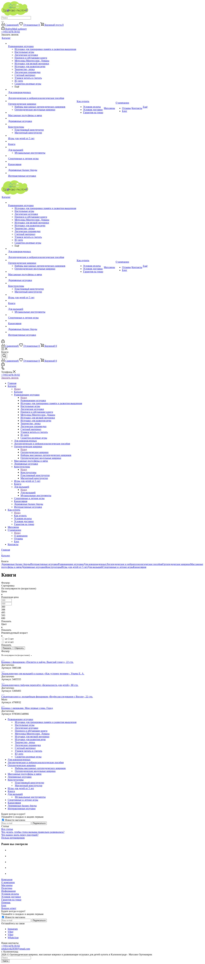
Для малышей (28, 492)
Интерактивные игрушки (44, 564)
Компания (6, 879)
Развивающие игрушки (33, 400)
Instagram (13, 929)
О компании (21, 535)
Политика (6, 888)
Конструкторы (28, 472)
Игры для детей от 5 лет (74, 567)
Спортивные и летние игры (118, 567)
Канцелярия (139, 567)
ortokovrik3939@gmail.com (15, 948)
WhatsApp (13, 937)
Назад (17, 389)
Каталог (18, 391)
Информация (8, 891)
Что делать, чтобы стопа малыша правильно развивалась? (32, 832)
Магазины (6, 885)
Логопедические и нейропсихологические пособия (134, 564)
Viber (10, 931)
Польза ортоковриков (13, 837)
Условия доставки (11, 896)
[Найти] (2, 21)
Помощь (5, 902)
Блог (3, 905)
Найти (5, 961)
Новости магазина (14, 820)
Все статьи (7, 829)
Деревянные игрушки (33, 567)
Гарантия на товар (11, 899)
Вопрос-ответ (8, 908)
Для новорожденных (95, 564)
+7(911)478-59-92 (10, 31)
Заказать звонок (10, 377)
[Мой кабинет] (3, 342)
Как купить (20, 515)
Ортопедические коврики (34, 452)
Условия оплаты (10, 894)
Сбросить (19, 648)
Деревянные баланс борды (15, 564)
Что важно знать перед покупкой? (19, 835)
